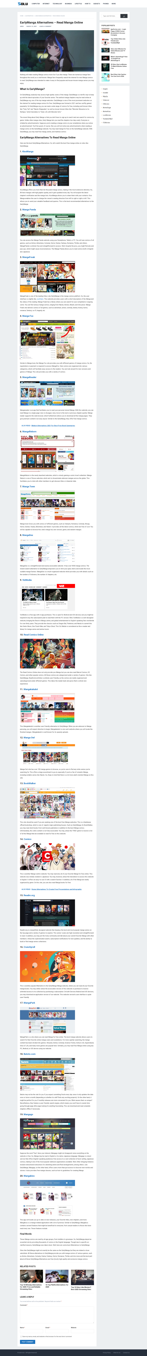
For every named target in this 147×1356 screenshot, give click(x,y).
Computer (36, 3)
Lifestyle (78, 3)
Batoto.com (30, 1054)
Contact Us (126, 1352)
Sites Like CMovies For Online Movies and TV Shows (118, 50)
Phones (106, 3)
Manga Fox (27, 316)
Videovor (106, 100)
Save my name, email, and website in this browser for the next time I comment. (47, 1336)
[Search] (124, 16)
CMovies (106, 104)
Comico (27, 839)
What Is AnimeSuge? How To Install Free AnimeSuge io (119, 58)
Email (48, 1327)
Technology (57, 3)
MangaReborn (29, 431)
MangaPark (29, 1003)
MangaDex (27, 535)
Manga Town (28, 486)
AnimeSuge (107, 108)
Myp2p (105, 96)
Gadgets (96, 3)
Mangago (28, 1114)
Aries (22, 26)
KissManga (27, 151)
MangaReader (29, 377)
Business (68, 3)
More (114, 3)
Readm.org (29, 895)
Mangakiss (29, 1176)
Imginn (105, 89)
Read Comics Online (34, 634)
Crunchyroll (29, 947)
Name (22, 1327)
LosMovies (107, 115)
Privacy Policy (107, 1352)
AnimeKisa (106, 111)
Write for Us (116, 1352)
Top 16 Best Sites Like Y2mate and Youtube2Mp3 (118, 40)
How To (87, 3)
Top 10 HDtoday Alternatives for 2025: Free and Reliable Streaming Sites (31, 1287)
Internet (46, 3)
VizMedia (27, 580)
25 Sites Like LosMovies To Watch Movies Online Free (119, 66)
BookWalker (30, 783)
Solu (23, 1352)
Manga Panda (29, 209)
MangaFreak (28, 257)
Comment (24, 1305)
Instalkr (105, 93)
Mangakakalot (31, 689)
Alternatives (29, 16)
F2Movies (106, 123)
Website (73, 1327)
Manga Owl (29, 737)
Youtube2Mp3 (108, 119)
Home (21, 16)
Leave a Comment (45, 26)
